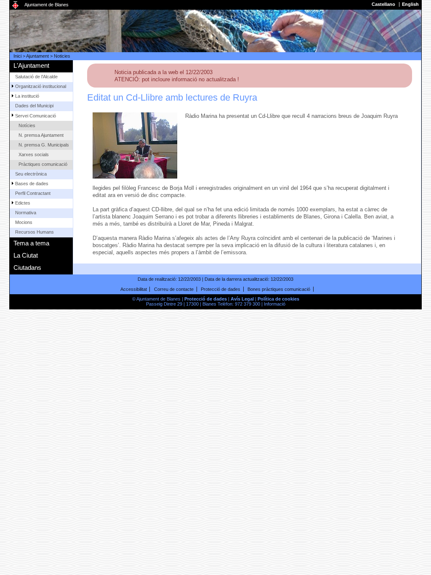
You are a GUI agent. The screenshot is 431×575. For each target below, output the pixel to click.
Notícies (27, 125)
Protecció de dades (220, 289)
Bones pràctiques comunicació (278, 289)
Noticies (62, 56)
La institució (27, 95)
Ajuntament (37, 56)
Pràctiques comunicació (43, 164)
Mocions (23, 222)
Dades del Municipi (34, 105)
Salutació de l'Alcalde (36, 76)
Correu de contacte (174, 289)
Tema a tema (31, 243)
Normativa (25, 212)
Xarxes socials (34, 154)
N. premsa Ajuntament (41, 135)
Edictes (22, 202)
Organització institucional (40, 86)
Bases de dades (31, 183)
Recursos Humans (34, 231)
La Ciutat (25, 255)
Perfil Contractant (33, 193)
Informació (274, 303)
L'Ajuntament (31, 65)
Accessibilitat (133, 289)
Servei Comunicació (35, 115)
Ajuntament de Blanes (46, 4)
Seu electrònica (31, 173)
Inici (17, 56)
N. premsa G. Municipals (44, 144)
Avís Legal (242, 298)
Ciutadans (27, 267)
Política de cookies (278, 298)
